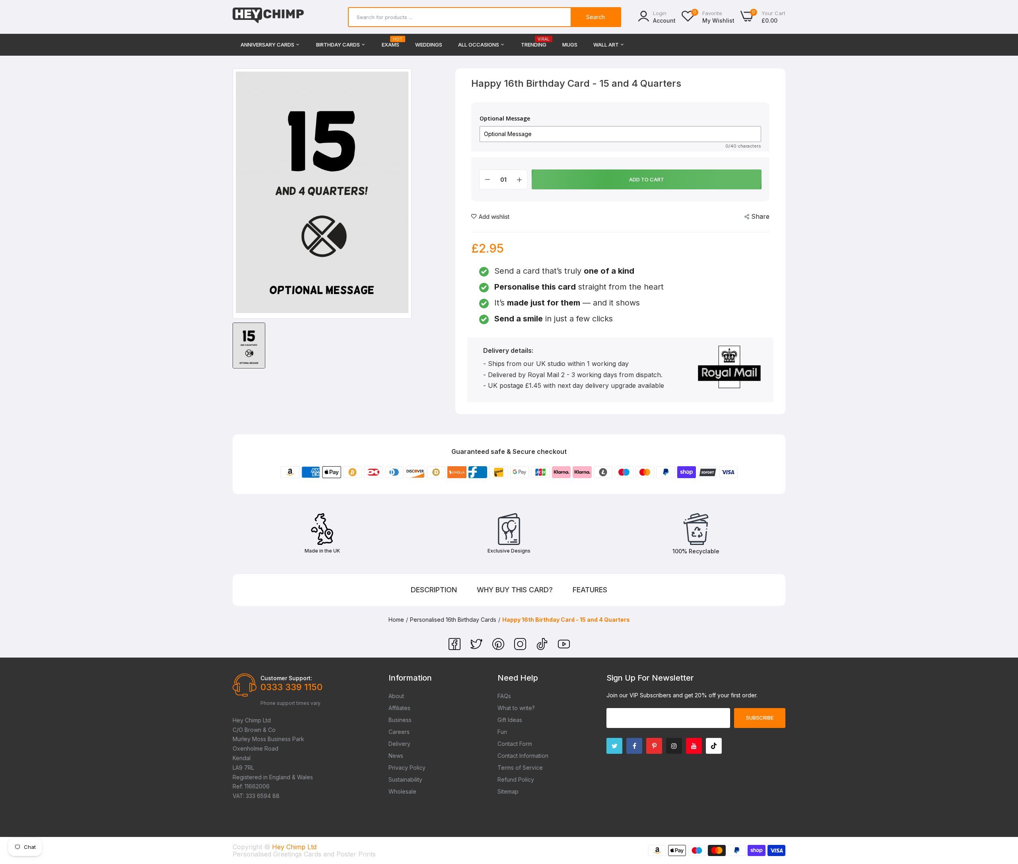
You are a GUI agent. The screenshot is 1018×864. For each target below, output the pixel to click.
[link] (1002, 806)
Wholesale (402, 791)
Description (434, 590)
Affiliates (399, 707)
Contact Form (514, 743)
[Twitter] (477, 648)
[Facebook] (455, 648)
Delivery (399, 743)
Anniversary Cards (268, 44)
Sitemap (508, 791)
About (396, 696)
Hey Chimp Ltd (294, 847)
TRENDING (533, 42)
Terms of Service (520, 767)
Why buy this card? (515, 590)
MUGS (569, 44)
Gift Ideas (509, 719)
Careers (399, 731)
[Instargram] (674, 746)
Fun (502, 731)
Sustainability (405, 779)
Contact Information (522, 755)
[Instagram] (521, 648)
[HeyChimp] (268, 17)
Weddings (428, 44)
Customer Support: (286, 678)
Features (590, 590)
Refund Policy (515, 779)
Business (400, 719)
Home (396, 619)
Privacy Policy (407, 767)
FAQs (504, 696)
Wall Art (606, 44)
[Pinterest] (499, 648)
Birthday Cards (338, 44)
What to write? (516, 707)
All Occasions (479, 44)
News (396, 755)
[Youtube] (694, 746)
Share (760, 216)
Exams (390, 42)
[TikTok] (543, 648)
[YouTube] (564, 648)
